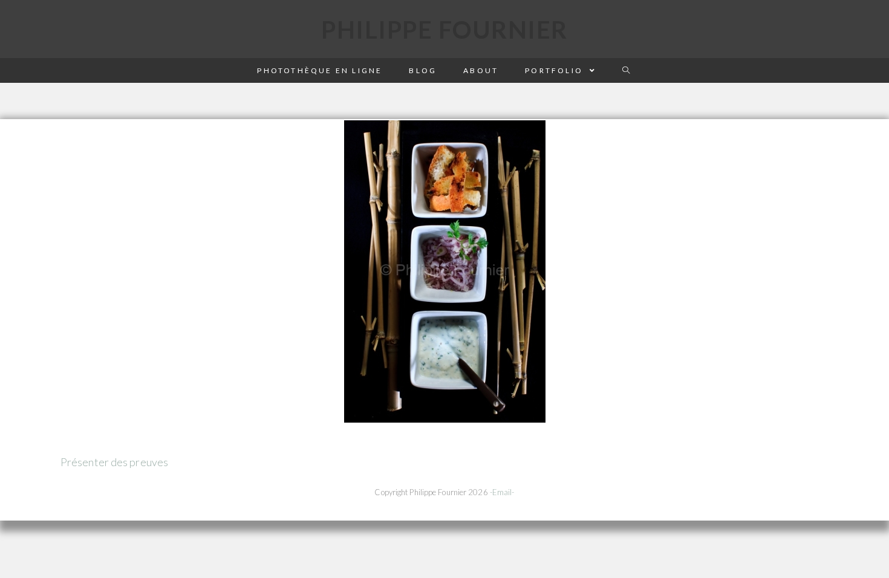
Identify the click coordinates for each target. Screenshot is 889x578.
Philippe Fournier (444, 29)
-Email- (502, 492)
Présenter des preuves (114, 462)
